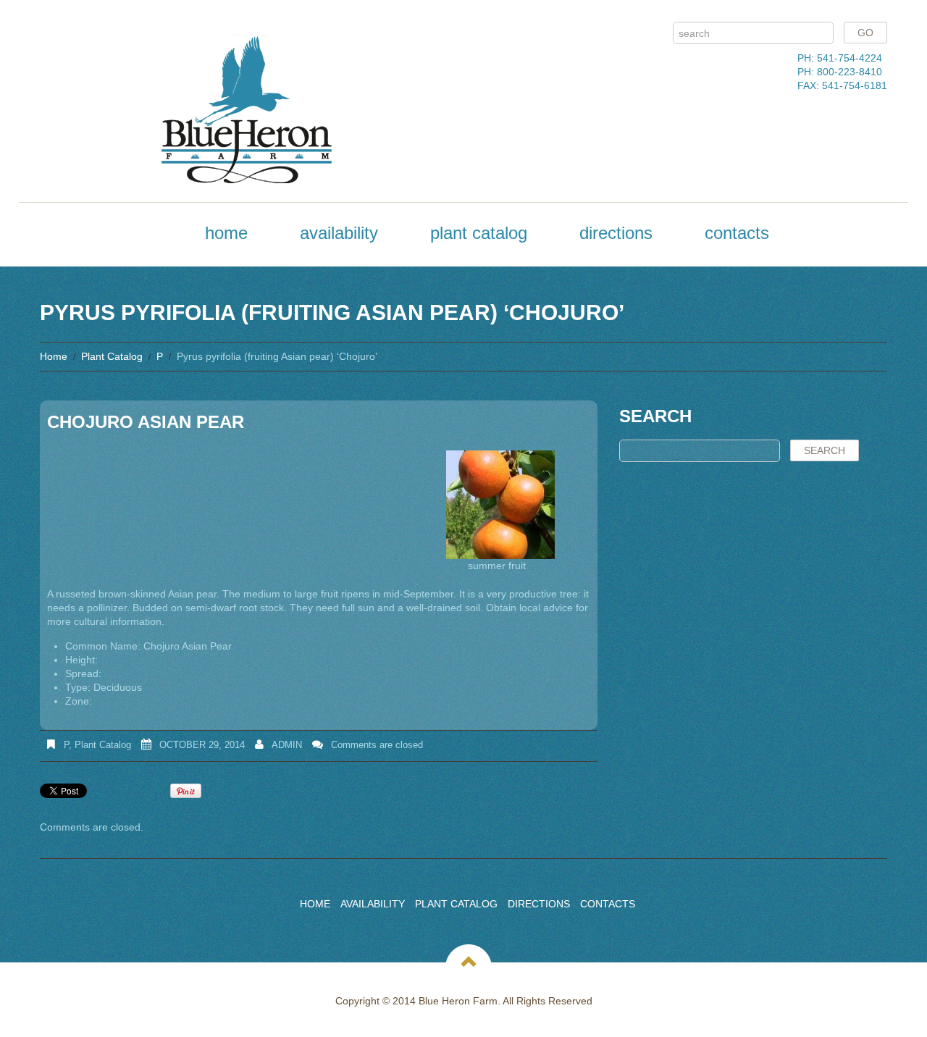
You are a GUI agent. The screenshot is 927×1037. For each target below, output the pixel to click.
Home (226, 233)
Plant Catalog (478, 233)
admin (287, 744)
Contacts (737, 233)
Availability (339, 233)
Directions (616, 233)
